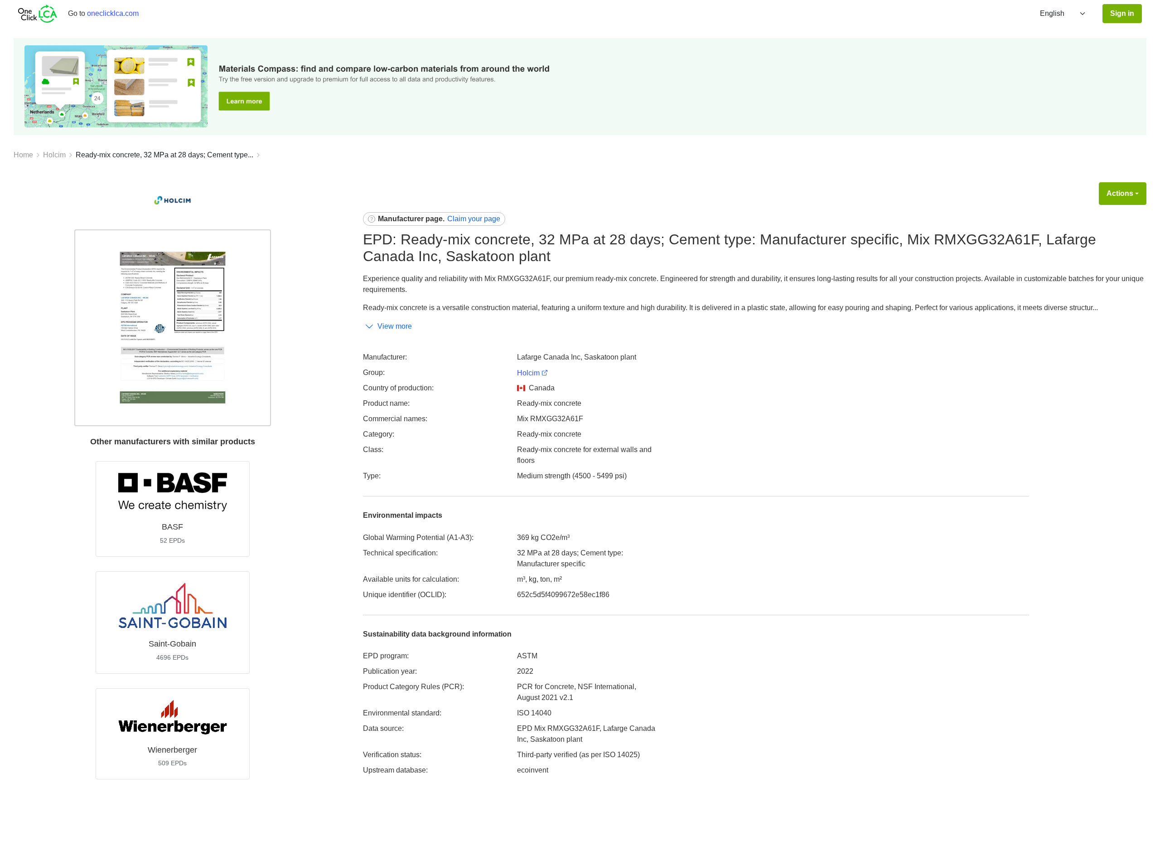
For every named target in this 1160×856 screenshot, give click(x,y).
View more (394, 326)
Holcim (54, 155)
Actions (1120, 193)
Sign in (1122, 13)
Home (23, 155)
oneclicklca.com (113, 13)
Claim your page (473, 219)
